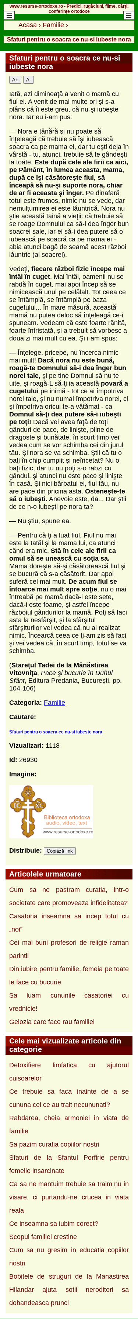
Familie (54, 702)
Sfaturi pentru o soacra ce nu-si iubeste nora (55, 732)
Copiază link (60, 851)
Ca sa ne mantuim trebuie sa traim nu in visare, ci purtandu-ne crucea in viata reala (69, 1197)
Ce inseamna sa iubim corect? (53, 1223)
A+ (15, 80)
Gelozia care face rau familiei (52, 1021)
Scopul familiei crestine (43, 1236)
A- (28, 80)
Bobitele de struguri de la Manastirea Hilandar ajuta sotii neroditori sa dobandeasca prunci (69, 1290)
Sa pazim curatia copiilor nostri (54, 1144)
